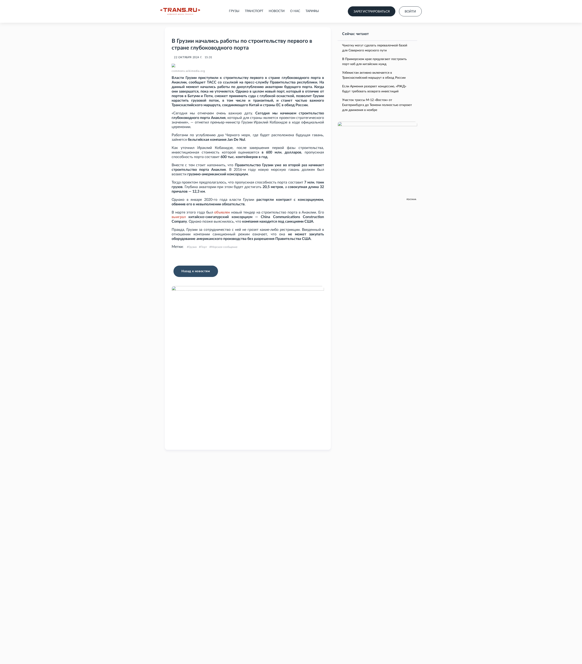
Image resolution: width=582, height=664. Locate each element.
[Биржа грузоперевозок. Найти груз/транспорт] (180, 11)
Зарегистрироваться (372, 11)
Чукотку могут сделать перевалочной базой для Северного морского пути (374, 48)
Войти (410, 11)
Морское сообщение (224, 247)
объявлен (222, 212)
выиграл (179, 217)
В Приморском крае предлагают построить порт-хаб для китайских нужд (374, 62)
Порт (204, 247)
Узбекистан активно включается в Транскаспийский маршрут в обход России (374, 75)
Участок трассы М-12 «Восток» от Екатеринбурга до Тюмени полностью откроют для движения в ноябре (377, 105)
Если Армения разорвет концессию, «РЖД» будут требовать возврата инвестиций (374, 89)
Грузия (192, 247)
